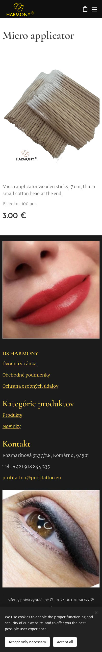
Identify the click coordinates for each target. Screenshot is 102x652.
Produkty (12, 415)
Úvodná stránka (19, 364)
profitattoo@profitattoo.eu (31, 477)
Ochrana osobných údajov (30, 386)
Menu (95, 9)
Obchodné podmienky (26, 375)
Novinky (11, 426)
